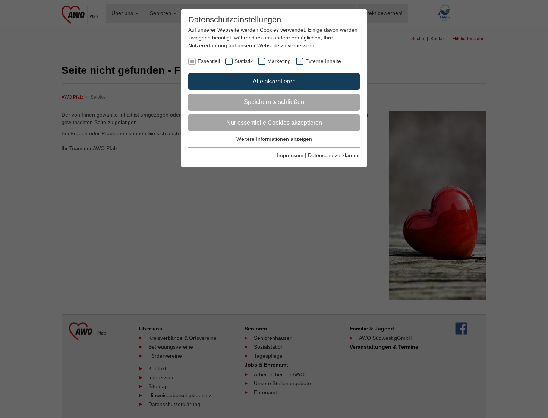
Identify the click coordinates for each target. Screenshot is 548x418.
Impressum (290, 155)
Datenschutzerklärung (334, 155)
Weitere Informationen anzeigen (274, 139)
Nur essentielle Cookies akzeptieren (274, 123)
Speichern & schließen (274, 102)
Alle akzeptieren (274, 81)
